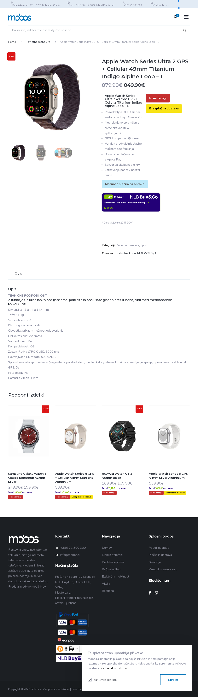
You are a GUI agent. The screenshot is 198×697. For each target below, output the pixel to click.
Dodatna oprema (113, 562)
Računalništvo (111, 569)
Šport (144, 245)
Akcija (106, 584)
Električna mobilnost (115, 576)
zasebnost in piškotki (113, 668)
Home (12, 41)
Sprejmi (173, 680)
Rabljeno (108, 591)
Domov (107, 548)
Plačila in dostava (160, 555)
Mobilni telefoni (112, 555)
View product (28, 444)
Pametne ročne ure (38, 41)
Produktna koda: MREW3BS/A (135, 253)
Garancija (155, 562)
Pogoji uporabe (159, 548)
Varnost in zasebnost (163, 569)
